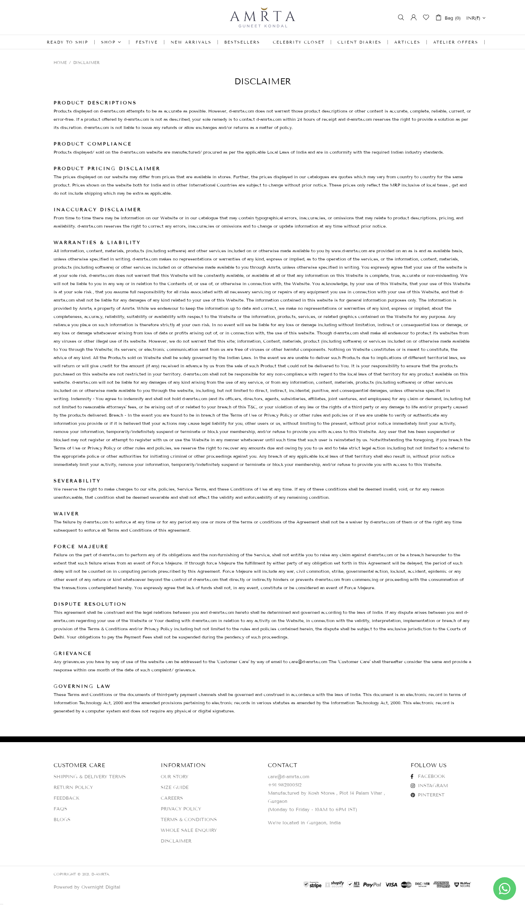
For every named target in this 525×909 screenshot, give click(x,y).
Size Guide (175, 787)
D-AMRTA (262, 17)
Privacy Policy (181, 809)
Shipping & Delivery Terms (90, 777)
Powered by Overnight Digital (87, 887)
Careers (172, 798)
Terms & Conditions (189, 820)
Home (60, 62)
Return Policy (73, 787)
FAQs (60, 809)
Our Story (174, 777)
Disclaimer (176, 841)
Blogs (62, 820)
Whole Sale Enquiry (189, 830)
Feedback (66, 798)
